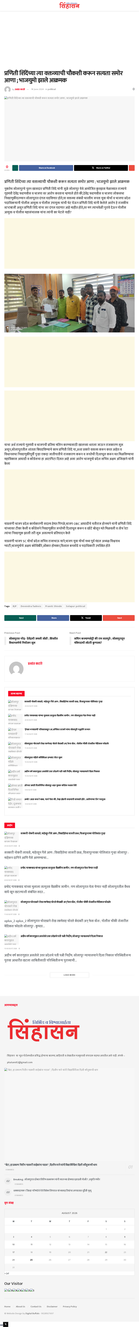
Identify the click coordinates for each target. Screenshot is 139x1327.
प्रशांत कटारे (20, 89)
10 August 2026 (10, 948)
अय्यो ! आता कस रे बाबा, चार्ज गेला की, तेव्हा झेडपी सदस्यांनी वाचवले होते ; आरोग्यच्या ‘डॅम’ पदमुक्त (64, 799)
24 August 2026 (10, 846)
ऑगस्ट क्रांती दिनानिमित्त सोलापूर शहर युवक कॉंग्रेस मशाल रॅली (50, 785)
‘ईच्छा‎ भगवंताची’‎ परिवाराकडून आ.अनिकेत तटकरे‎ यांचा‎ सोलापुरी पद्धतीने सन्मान (57, 729)
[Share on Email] (132, 168)
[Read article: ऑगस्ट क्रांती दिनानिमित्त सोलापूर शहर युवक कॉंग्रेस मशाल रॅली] (15, 789)
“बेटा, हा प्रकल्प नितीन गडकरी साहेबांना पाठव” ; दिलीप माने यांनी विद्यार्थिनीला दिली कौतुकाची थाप (50, 1165)
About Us (20, 1307)
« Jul (7, 1273)
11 (31, 1244)
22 (106, 1252)
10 (13, 1244)
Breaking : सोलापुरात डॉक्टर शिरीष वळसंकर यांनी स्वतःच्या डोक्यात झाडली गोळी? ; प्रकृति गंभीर (56, 1179)
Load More (69, 975)
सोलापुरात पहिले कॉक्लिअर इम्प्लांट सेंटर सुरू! (43, 758)
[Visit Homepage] (69, 5)
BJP (15, 606)
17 (13, 1252)
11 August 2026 (10, 914)
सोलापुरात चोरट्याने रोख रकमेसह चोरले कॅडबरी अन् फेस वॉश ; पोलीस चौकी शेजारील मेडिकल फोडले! (66, 744)
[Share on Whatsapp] (15, 168)
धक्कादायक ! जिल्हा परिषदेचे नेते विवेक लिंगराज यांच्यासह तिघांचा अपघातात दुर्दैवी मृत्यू (52, 1191)
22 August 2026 (10, 880)
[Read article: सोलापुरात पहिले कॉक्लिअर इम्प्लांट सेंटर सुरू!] (15, 761)
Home (7, 1307)
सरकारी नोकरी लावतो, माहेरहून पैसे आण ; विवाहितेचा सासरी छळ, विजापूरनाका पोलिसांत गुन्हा (63, 702)
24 (13, 1260)
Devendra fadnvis (31, 606)
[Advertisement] (69, 43)
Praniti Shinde (53, 606)
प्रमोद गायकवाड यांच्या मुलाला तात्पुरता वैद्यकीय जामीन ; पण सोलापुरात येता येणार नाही (59, 716)
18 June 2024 (37, 89)
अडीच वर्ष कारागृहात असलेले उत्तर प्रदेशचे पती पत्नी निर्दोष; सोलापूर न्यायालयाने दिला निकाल (62, 771)
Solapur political (75, 606)
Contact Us (36, 1307)
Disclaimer (52, 1307)
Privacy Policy (70, 1307)
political (52, 89)
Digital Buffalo (32, 1313)
